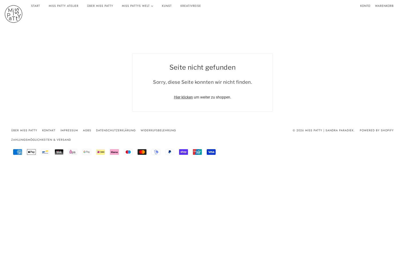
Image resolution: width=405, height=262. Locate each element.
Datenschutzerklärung (116, 130)
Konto (365, 6)
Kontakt (49, 130)
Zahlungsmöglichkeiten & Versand (41, 140)
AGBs (87, 130)
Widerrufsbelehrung (158, 130)
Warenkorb (384, 6)
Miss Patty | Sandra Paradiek (329, 130)
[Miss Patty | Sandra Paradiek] (13, 14)
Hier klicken (183, 97)
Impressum (69, 130)
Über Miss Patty (24, 130)
